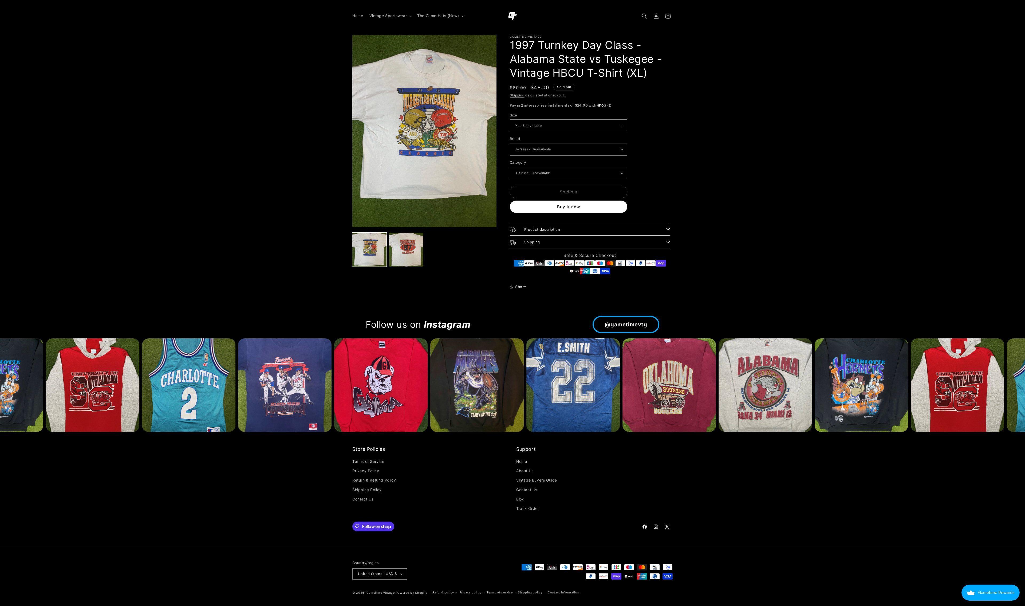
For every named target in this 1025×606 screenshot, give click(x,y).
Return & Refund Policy (374, 480)
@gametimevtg (626, 324)
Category (518, 162)
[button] (390, 15)
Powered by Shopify (412, 593)
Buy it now (568, 206)
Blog (520, 499)
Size (513, 115)
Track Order (527, 508)
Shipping (517, 95)
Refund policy (443, 592)
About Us (525, 470)
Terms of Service (368, 461)
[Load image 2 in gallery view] (406, 250)
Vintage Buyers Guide (536, 480)
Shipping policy (530, 592)
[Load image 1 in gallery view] (369, 250)
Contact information (563, 592)
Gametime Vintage (380, 593)
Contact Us (362, 499)
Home (521, 461)
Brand (515, 138)
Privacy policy (470, 592)
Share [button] (520, 286)
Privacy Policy (365, 470)
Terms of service (499, 592)
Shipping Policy (367, 489)
